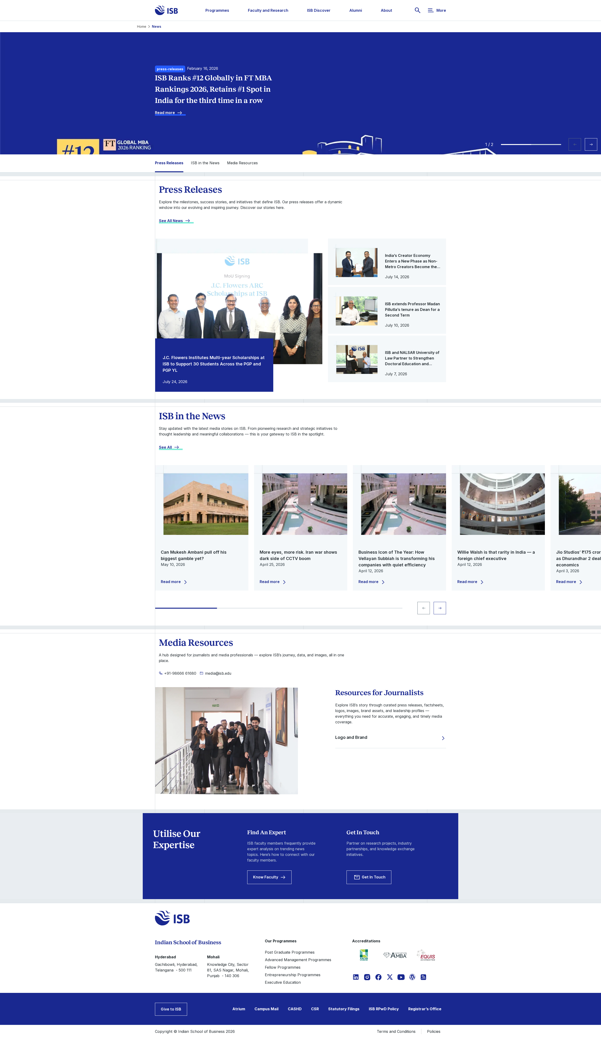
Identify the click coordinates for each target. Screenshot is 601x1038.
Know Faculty (265, 877)
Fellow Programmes (282, 967)
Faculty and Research (268, 10)
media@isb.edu (218, 673)
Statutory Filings (343, 1009)
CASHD (295, 1009)
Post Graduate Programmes (290, 952)
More (441, 10)
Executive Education (283, 982)
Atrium (238, 1009)
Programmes (217, 10)
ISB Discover (319, 10)
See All (165, 447)
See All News (171, 220)
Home (141, 26)
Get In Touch (373, 877)
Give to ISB (171, 1009)
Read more (165, 112)
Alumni (355, 10)
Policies (433, 1031)
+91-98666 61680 (180, 673)
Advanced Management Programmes (298, 959)
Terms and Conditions (396, 1031)
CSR (315, 1009)
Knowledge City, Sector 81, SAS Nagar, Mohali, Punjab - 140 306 (228, 970)
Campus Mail (266, 1009)
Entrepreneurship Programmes (292, 974)
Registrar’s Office (424, 1009)
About (386, 10)
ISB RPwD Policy (384, 1009)
